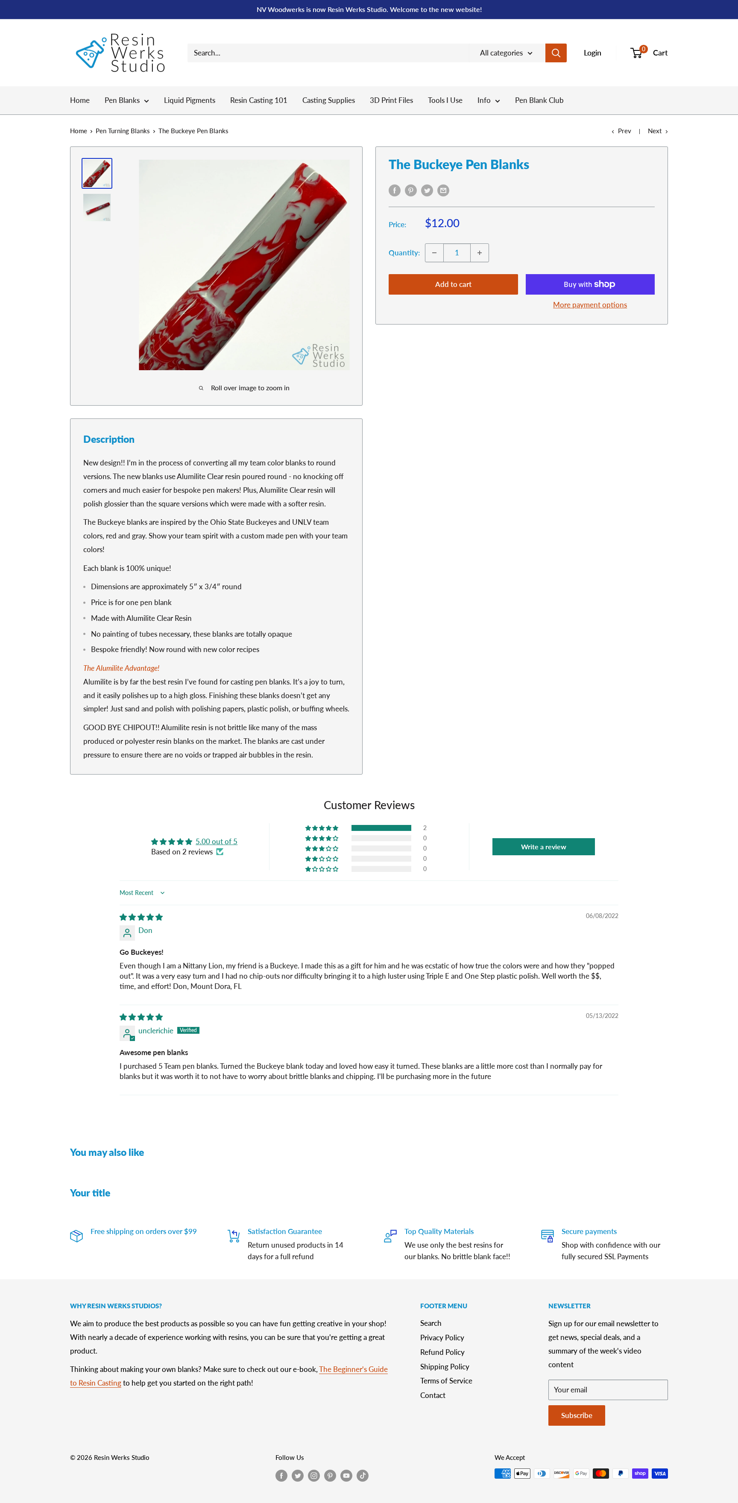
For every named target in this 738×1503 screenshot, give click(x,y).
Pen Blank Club (539, 100)
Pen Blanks (122, 100)
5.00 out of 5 (216, 841)
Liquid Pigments (189, 100)
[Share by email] (443, 189)
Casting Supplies (328, 100)
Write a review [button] (543, 846)
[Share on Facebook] (395, 189)
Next (655, 131)
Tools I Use (445, 100)
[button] (322, 828)
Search (431, 1323)
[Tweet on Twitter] (427, 189)
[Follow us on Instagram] (314, 1474)
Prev (624, 131)
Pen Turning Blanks (123, 131)
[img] (141, 916)
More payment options (590, 304)
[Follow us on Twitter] (298, 1474)
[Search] (556, 53)
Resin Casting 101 (258, 100)
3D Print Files (391, 100)
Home (80, 100)
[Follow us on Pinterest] (330, 1474)
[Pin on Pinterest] (411, 189)
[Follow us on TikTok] (363, 1474)
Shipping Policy (444, 1366)
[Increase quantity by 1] (480, 253)
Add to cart (453, 284)
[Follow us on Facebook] (281, 1474)
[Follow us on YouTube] (346, 1474)
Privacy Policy (442, 1337)
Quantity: (404, 252)
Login (592, 52)
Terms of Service (446, 1380)
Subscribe (576, 1415)
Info (484, 100)
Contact (432, 1395)
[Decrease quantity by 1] (434, 253)
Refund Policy (442, 1352)
